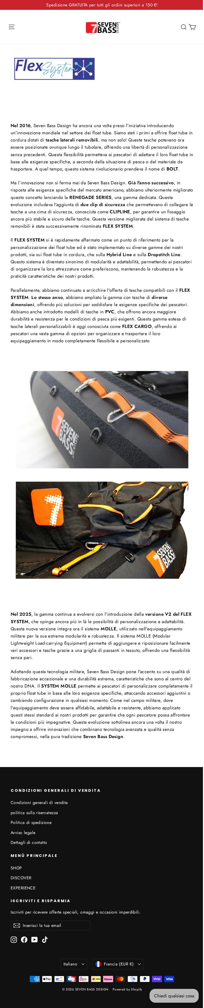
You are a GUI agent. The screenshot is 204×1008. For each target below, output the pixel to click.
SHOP (16, 868)
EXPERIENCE (23, 888)
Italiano (70, 964)
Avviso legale (23, 833)
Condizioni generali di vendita (39, 802)
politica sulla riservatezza (34, 813)
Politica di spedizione (31, 822)
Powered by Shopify (127, 989)
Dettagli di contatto (29, 842)
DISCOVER (21, 878)
